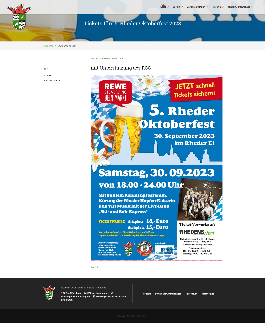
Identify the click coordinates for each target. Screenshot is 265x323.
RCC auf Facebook (72, 293)
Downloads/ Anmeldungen (168, 293)
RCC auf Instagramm (97, 293)
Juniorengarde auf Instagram (75, 296)
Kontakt (147, 293)
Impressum (191, 293)
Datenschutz (208, 293)
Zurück (95, 267)
